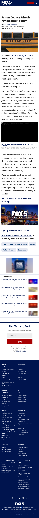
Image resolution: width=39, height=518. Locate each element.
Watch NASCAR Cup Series (24, 474)
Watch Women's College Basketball (23, 483)
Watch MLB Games (23, 471)
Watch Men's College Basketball (24, 479)
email (26, 498)
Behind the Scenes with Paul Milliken (8, 426)
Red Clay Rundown (6, 417)
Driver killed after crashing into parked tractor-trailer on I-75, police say (12, 288)
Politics (3, 375)
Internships (21, 428)
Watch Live (30, 3)
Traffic (20, 377)
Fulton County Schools (22, 55)
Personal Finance (23, 447)
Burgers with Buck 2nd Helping (8, 432)
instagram (22, 498)
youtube (12, 498)
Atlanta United (22, 399)
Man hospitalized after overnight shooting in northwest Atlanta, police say (14, 280)
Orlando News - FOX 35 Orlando (7, 467)
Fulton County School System (16, 26)
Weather (21, 364)
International (5, 373)
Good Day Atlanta (5, 391)
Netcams (20, 369)
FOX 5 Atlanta (4, 26)
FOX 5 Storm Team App (23, 374)
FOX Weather (22, 379)
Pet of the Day (5, 401)
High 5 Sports (22, 401)
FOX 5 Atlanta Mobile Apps (7, 382)
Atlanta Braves (22, 393)
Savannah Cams (22, 371)
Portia (3, 419)
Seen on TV (21, 415)
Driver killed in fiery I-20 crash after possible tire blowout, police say (14, 304)
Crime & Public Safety (7, 369)
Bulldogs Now (5, 424)
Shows (4, 410)
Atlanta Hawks (22, 397)
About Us (22, 410)
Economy (21, 449)
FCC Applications (23, 432)
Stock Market (22, 453)
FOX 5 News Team (23, 419)
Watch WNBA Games (24, 486)
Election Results (6, 451)
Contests (20, 417)
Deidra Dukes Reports (7, 430)
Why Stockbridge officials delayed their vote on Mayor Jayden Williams (14, 312)
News (32, 244)
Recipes (3, 404)
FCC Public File (22, 430)
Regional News (7, 460)
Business (20, 451)
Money (21, 444)
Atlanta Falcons (22, 395)
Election (4, 444)
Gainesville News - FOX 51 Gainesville (8, 471)
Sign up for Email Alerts (25, 424)
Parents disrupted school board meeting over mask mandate (17, 144)
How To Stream (22, 413)
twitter (19, 498)
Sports (20, 390)
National (3, 371)
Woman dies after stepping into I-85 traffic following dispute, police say (13, 296)
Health (3, 378)
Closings (20, 367)
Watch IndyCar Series (24, 477)
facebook (16, 498)
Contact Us (21, 421)
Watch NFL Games (23, 465)
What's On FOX (5, 438)
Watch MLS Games (23, 489)
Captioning (21, 434)
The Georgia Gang (6, 421)
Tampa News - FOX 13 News (8, 463)
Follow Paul (4, 399)
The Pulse (4, 415)
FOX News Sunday (6, 386)
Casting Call (4, 397)
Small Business (22, 456)
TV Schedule (5, 440)
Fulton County (8, 250)
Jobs (19, 426)
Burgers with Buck (6, 395)
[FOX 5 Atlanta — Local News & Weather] (6, 3)
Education (22, 250)
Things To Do (5, 406)
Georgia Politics (6, 449)
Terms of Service (20, 351)
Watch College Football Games (25, 468)
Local (3, 367)
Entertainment (5, 380)
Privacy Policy (21, 350)
